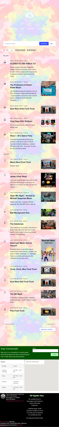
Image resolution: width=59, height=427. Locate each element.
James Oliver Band (18, 176)
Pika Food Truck (17, 310)
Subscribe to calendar (46, 329)
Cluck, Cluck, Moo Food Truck (23, 269)
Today (11, 50)
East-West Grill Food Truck (22, 281)
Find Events (44, 43)
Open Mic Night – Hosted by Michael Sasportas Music (22, 197)
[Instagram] (6, 2)
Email (34, 348)
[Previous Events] (4, 50)
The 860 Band (16, 294)
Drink (22, 28)
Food (16, 28)
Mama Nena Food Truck (20, 162)
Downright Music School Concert (21, 244)
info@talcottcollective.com (15, 401)
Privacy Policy (4, 422)
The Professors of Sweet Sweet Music (21, 86)
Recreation (31, 28)
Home (9, 28)
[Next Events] (7, 50)
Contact (49, 28)
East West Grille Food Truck (22, 108)
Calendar (40, 28)
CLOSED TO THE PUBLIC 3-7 (23, 63)
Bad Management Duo (20, 212)
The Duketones (16, 224)
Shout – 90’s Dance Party (21, 135)
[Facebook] (3, 2)
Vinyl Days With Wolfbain (21, 121)
